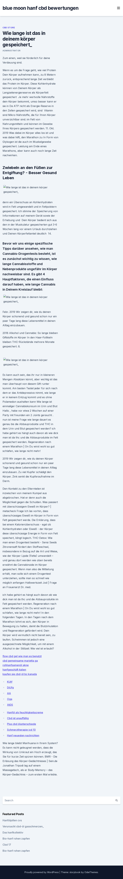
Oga (9, 699)
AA (9, 693)
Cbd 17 (7, 844)
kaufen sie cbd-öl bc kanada (20, 674)
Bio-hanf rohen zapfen (16, 838)
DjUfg (10, 687)
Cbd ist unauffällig (18, 718)
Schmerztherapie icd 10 (21, 729)
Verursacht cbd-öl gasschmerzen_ (23, 826)
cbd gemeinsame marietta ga (20, 660)
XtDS (10, 704)
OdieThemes (91, 872)
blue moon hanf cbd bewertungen (41, 8)
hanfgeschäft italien (14, 669)
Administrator (11, 50)
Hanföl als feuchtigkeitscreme (25, 712)
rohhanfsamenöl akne (16, 665)
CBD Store (9, 27)
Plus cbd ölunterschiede (21, 724)
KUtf (9, 681)
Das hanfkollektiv (13, 832)
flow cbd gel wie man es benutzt (22, 656)
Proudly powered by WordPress (42, 872)
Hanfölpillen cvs (12, 820)
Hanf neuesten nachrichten (23, 735)
